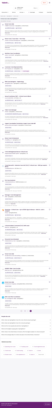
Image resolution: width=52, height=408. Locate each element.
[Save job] (49, 24)
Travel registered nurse (39, 346)
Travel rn (31, 350)
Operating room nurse (10, 346)
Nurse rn (33, 354)
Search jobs (3, 16)
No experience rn (21, 354)
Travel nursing (19, 350)
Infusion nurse (8, 354)
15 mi (35, 8)
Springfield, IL (9, 16)
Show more (7, 32)
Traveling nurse (24, 346)
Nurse (39, 350)
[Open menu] (49, 3)
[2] (31, 311)
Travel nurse (8, 350)
